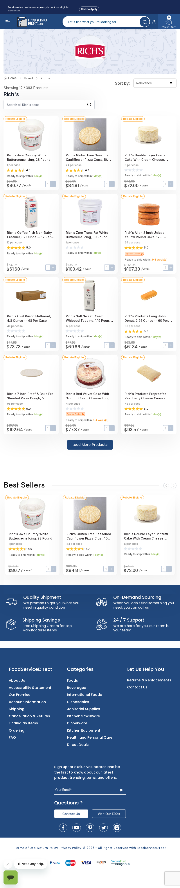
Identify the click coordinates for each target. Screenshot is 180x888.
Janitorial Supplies (83, 708)
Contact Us (137, 687)
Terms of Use (25, 848)
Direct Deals (78, 744)
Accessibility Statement (30, 687)
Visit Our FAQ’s (109, 814)
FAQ (12, 737)
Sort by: (122, 83)
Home (12, 78)
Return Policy (47, 848)
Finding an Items (23, 723)
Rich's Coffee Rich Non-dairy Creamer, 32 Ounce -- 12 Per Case (29, 237)
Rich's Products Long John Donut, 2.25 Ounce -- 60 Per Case (146, 320)
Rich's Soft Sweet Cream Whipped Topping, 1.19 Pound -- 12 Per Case (89, 320)
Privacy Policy (70, 848)
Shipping (16, 708)
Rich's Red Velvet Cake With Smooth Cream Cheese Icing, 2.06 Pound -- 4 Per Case (88, 398)
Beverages (76, 687)
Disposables (78, 701)
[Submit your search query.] (144, 22)
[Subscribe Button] (122, 790)
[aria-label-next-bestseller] (173, 485)
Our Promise (19, 694)
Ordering (16, 730)
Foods (72, 680)
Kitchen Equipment (83, 730)
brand (28, 78)
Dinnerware (77, 723)
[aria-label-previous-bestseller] (166, 485)
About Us (17, 680)
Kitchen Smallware (83, 716)
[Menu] (8, 21)
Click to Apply (89, 8)
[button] (154, 22)
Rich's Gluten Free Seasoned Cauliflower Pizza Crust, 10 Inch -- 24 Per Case (88, 159)
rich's (45, 78)
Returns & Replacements (149, 680)
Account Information (27, 701)
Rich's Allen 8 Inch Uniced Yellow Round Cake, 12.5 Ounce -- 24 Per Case (144, 237)
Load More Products (90, 444)
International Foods (84, 694)
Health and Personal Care (89, 737)
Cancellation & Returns (29, 716)
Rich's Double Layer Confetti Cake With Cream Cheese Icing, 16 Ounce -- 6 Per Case (147, 159)
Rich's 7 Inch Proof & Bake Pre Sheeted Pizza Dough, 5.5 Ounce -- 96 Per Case (30, 398)
